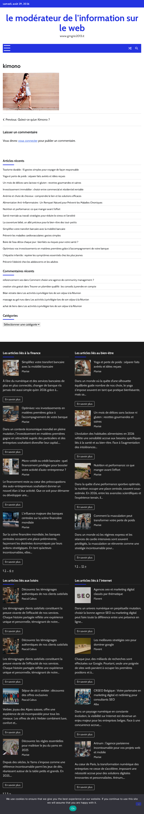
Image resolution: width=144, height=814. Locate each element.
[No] (138, 804)
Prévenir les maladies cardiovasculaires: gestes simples (32, 235)
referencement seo (13, 279)
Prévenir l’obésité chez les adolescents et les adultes (30, 261)
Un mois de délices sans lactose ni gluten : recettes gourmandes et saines (42, 182)
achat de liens (10, 306)
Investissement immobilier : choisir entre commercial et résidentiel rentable (43, 189)
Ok (73, 808)
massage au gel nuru (13, 299)
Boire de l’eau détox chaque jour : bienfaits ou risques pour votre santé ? (40, 241)
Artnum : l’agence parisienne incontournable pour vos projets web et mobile (117, 747)
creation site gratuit (13, 286)
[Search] (136, 48)
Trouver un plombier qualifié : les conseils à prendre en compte (63, 286)
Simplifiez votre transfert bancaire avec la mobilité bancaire (34, 228)
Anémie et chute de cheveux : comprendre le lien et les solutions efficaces (42, 195)
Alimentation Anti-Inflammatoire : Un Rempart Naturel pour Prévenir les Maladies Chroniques (52, 202)
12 (82, 566)
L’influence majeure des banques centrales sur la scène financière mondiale (42, 518)
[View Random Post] (130, 48)
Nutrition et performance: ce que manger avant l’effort (31, 209)
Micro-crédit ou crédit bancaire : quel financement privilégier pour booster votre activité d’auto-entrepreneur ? (45, 465)
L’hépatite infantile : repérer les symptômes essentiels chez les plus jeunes (43, 255)
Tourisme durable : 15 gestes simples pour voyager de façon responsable (41, 169)
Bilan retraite (9, 292)
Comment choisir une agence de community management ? (61, 279)
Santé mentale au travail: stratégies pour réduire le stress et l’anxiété (39, 215)
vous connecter (28, 140)
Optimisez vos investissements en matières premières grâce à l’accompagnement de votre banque (56, 248)
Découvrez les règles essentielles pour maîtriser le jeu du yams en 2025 (42, 745)
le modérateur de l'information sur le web (72, 23)
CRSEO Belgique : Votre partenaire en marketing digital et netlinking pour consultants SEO (117, 695)
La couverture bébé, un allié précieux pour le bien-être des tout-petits (40, 222)
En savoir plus (12, 399)
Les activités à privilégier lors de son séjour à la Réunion (51, 292)
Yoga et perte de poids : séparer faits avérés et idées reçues (34, 176)
